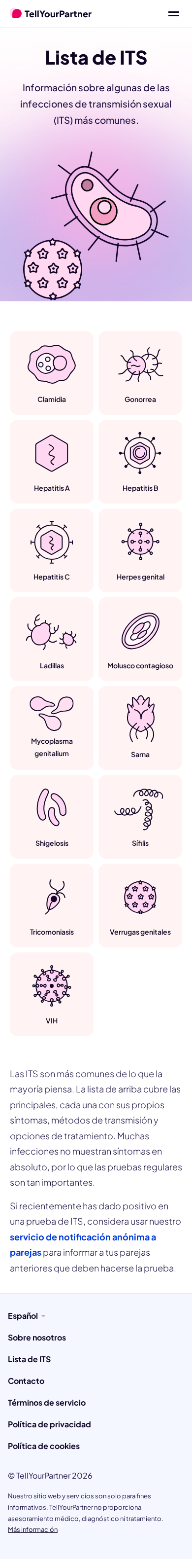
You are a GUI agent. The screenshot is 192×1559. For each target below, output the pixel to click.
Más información (33, 1529)
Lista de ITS (29, 1359)
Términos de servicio (47, 1402)
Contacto (26, 1381)
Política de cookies (44, 1446)
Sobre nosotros (37, 1337)
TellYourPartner (58, 13)
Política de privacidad (49, 1424)
